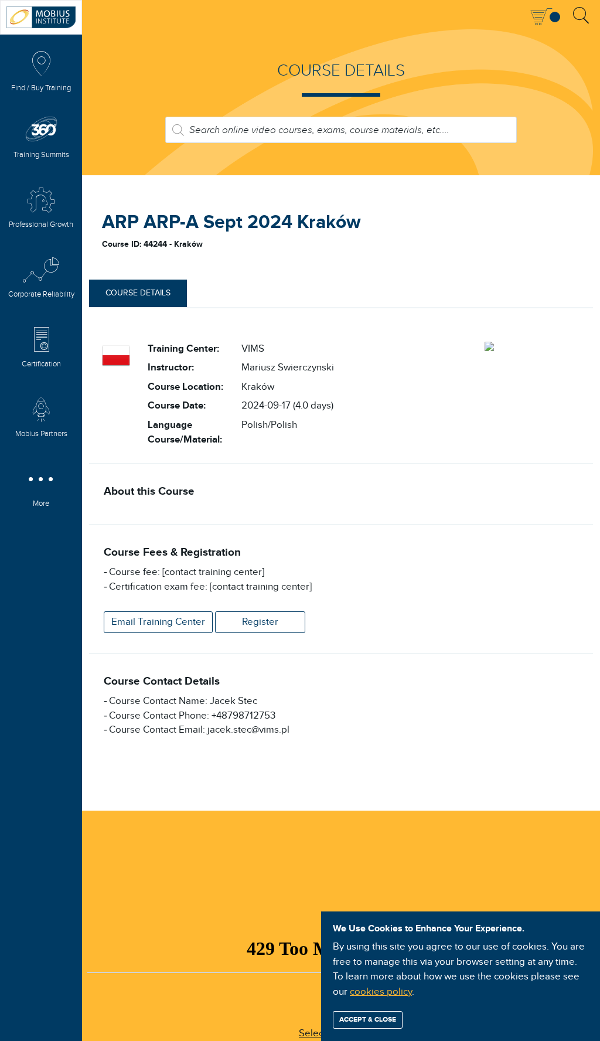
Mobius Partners (41, 434)
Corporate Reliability (41, 294)
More (41, 504)
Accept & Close (367, 1019)
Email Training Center (158, 622)
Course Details (138, 293)
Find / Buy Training (41, 88)
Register (260, 622)
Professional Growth (41, 225)
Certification (41, 364)
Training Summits (41, 155)
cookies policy (381, 992)
